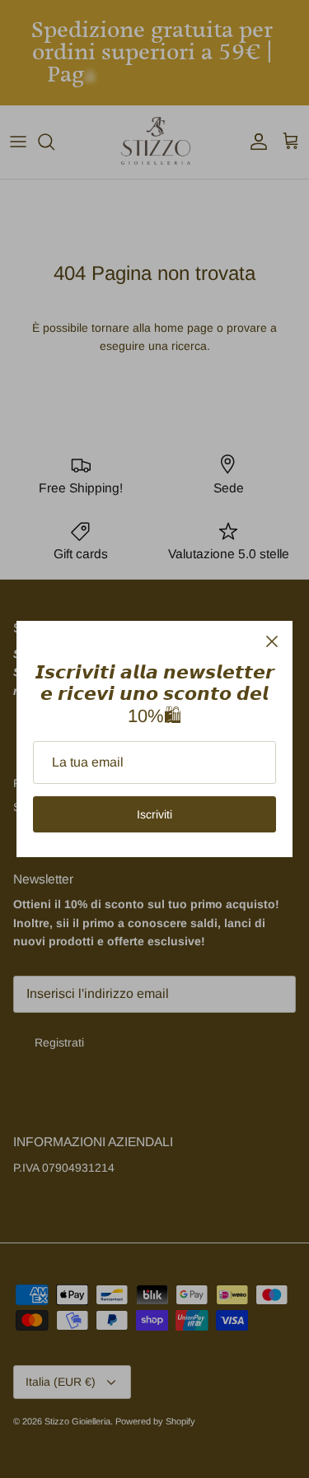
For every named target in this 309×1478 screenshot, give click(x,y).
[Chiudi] (272, 641)
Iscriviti (154, 814)
